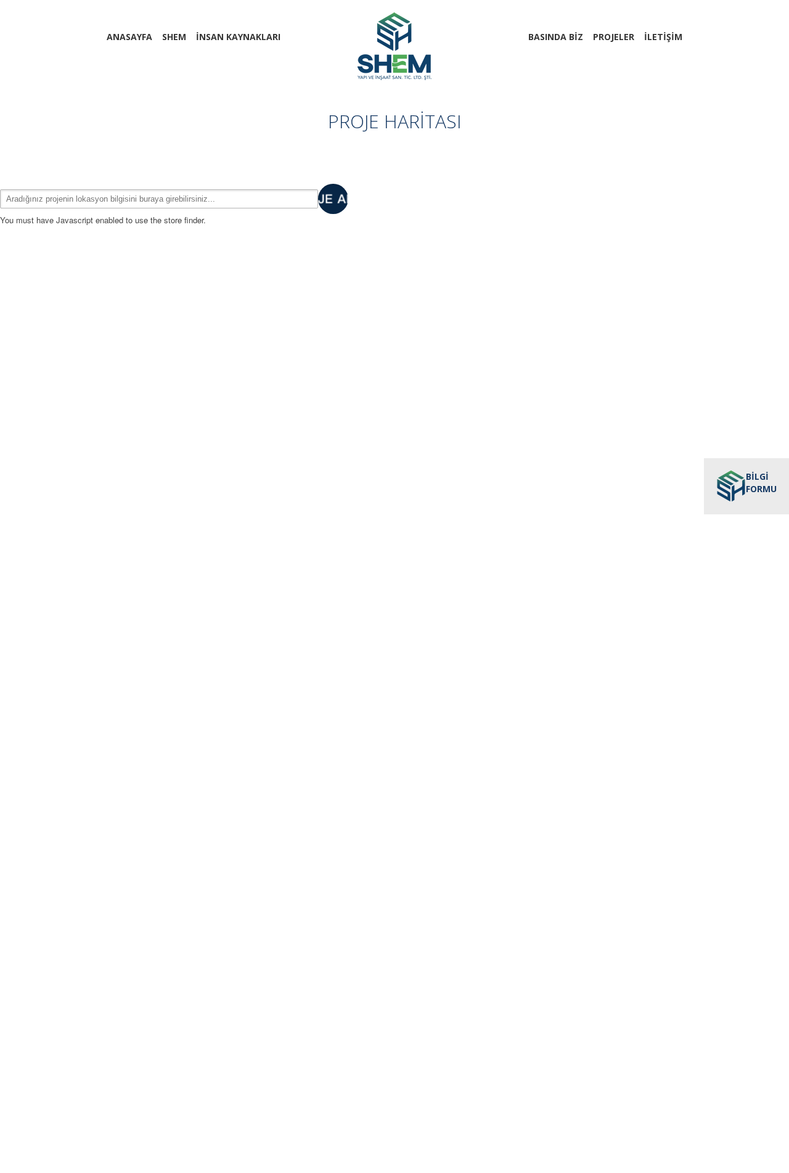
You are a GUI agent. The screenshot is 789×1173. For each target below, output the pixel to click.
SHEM (174, 37)
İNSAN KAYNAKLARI (238, 37)
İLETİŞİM (663, 37)
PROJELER (613, 37)
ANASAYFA (129, 37)
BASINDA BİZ (555, 37)
